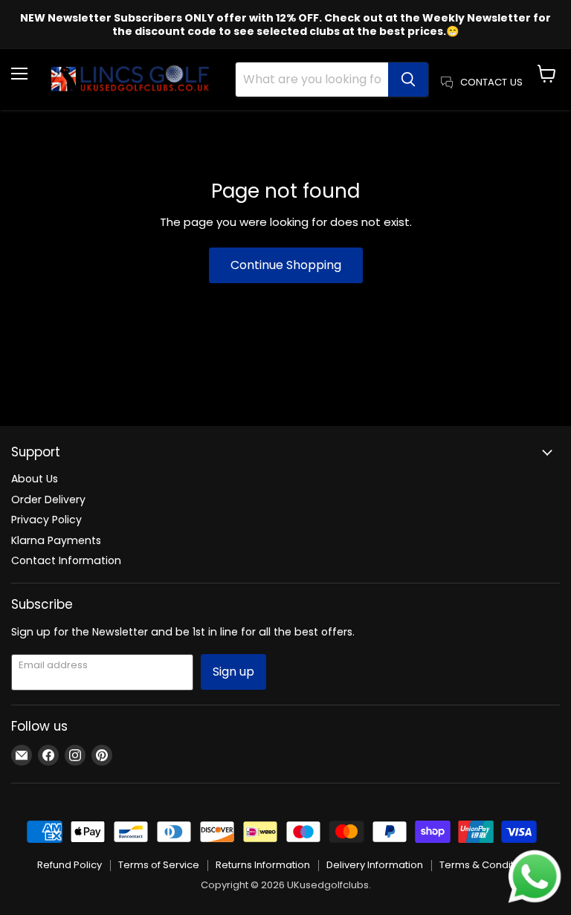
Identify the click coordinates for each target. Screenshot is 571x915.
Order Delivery (48, 499)
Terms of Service (158, 865)
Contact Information (66, 560)
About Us (34, 478)
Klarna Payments (56, 540)
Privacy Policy (46, 519)
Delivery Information (374, 865)
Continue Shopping (285, 265)
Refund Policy (69, 865)
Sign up (233, 671)
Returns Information (263, 865)
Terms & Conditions (486, 865)
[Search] (408, 79)
